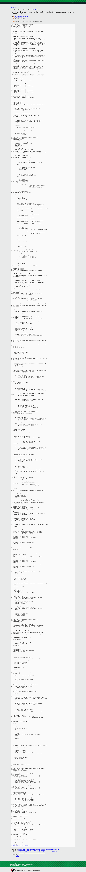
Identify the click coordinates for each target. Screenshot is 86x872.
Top (11, 7)
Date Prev (12, 9)
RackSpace (30, 869)
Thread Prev (21, 9)
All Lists (14, 7)
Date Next (16, 9)
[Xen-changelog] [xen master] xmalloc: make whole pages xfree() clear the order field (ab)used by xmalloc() (38, 849)
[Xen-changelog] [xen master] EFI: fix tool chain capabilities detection (31, 850)
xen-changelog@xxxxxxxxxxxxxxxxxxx (21, 16)
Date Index (31, 9)
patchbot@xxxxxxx (19, 17)
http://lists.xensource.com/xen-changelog (20, 845)
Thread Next (26, 9)
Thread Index (35, 9)
